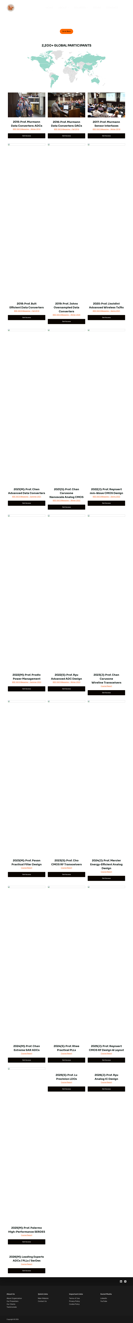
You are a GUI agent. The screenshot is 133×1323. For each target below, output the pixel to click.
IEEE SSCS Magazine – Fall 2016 (66, 129)
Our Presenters (12, 1301)
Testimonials (12, 1307)
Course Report (106, 686)
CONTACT (112, 7)
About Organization (14, 1298)
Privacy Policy (74, 1301)
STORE (97, 7)
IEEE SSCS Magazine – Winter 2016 (26, 129)
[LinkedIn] (121, 1281)
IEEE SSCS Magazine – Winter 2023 (66, 682)
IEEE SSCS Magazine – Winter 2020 (66, 315)
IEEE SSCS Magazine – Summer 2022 (26, 682)
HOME (49, 7)
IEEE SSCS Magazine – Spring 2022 (106, 497)
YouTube (103, 1301)
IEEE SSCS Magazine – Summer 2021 (26, 497)
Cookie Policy (74, 1304)
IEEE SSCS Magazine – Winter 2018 (106, 129)
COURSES (80, 7)
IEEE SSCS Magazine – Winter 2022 (66, 500)
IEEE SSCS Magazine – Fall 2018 (26, 311)
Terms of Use (74, 1298)
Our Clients (11, 1304)
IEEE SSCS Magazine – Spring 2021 (106, 311)
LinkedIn (103, 1298)
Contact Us (42, 1301)
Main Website (43, 1298)
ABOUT (62, 7)
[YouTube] (125, 1281)
